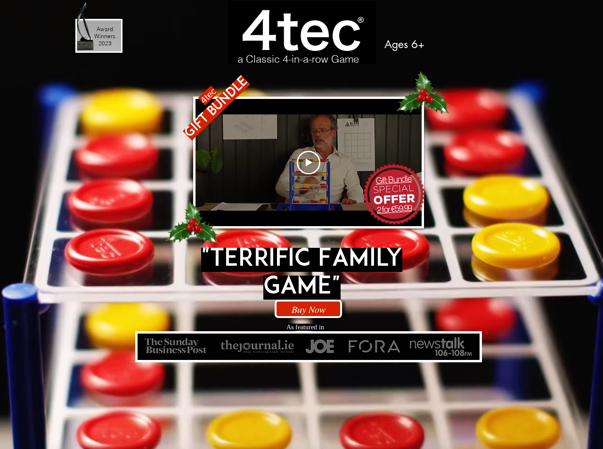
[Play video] (308, 162)
